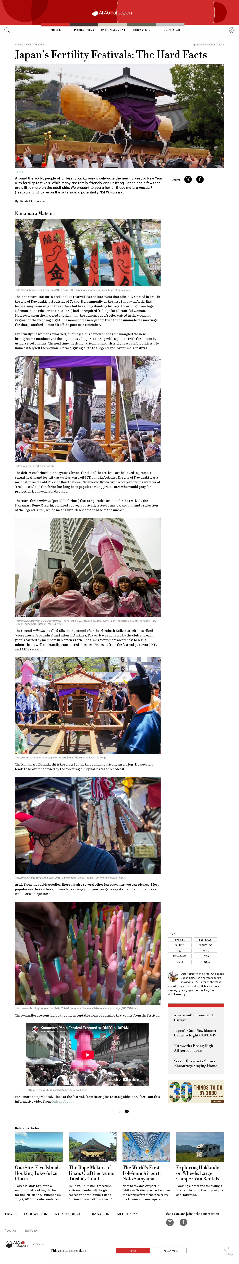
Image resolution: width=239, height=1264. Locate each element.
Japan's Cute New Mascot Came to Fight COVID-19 (195, 1033)
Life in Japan (170, 30)
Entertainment (113, 30)
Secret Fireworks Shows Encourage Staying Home (195, 1063)
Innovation (141, 30)
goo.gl (20, 171)
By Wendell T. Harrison (30, 201)
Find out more (170, 1250)
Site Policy (31, 1230)
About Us (10, 1230)
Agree (133, 1250)
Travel (55, 30)
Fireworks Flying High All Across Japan (193, 1048)
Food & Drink (84, 30)
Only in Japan (61, 1101)
